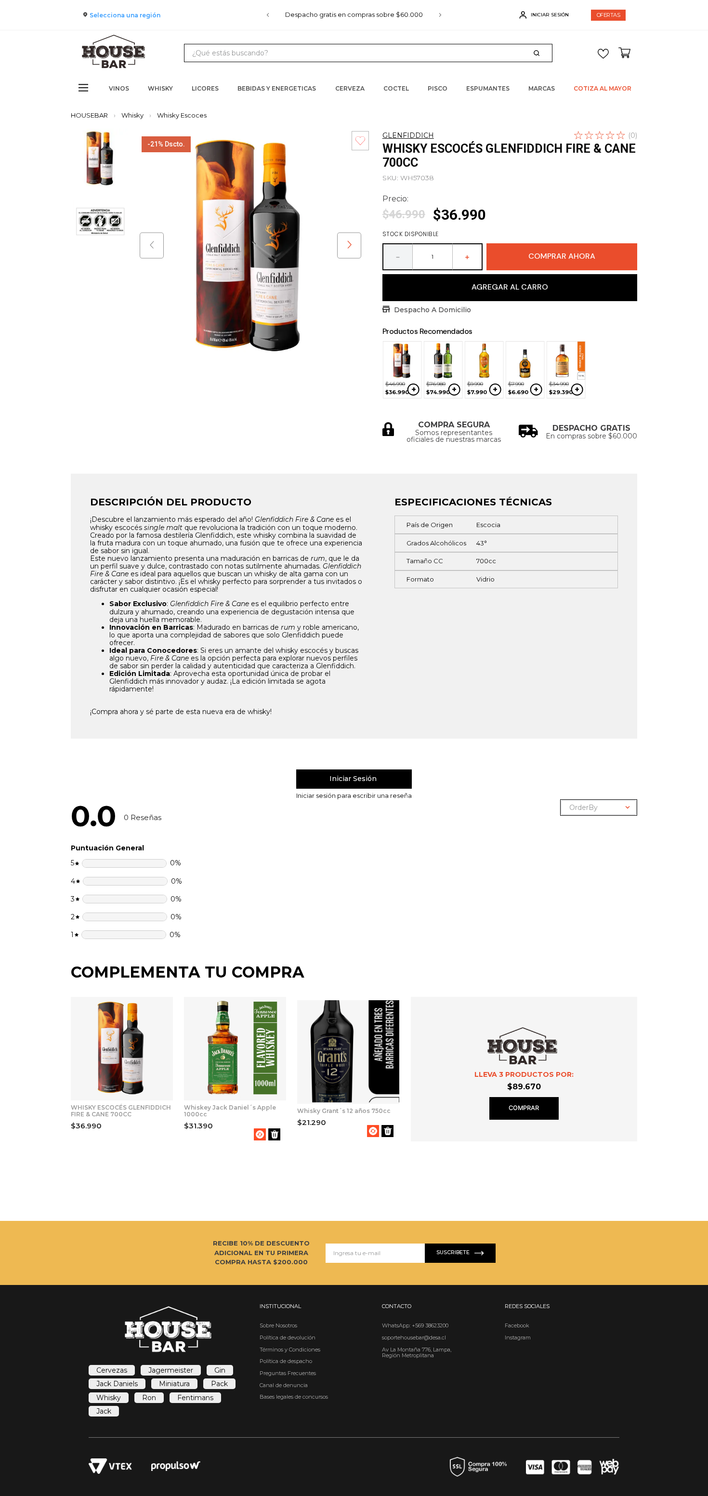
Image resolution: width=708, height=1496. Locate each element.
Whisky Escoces (182, 115)
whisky (108, 1397)
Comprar (524, 1108)
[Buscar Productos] (538, 53)
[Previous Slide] (267, 15)
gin (219, 1370)
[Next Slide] (440, 15)
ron (149, 1397)
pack (219, 1383)
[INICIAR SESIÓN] (354, 779)
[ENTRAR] (545, 15)
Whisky (132, 115)
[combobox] (368, 53)
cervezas (111, 1370)
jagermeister (170, 1370)
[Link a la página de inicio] (92, 115)
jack (103, 1411)
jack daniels (117, 1383)
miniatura (174, 1383)
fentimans (195, 1397)
